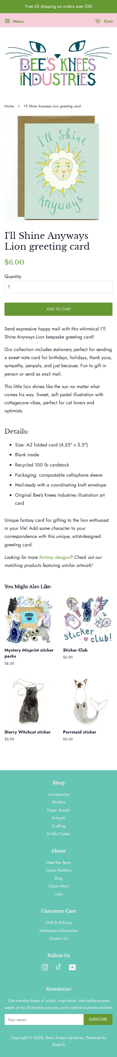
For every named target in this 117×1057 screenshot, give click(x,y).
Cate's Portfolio (58, 870)
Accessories (58, 794)
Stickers (58, 802)
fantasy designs (54, 557)
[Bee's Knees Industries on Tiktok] (59, 968)
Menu (18, 21)
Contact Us (59, 938)
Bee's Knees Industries (64, 1038)
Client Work (59, 886)
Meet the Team (58, 862)
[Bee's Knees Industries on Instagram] (44, 968)
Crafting (59, 826)
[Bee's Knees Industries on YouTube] (72, 968)
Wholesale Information (58, 931)
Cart (107, 21)
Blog (58, 878)
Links (58, 894)
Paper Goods (58, 810)
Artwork (58, 818)
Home (9, 106)
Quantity (12, 276)
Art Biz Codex (58, 834)
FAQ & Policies (59, 922)
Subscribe (98, 1019)
